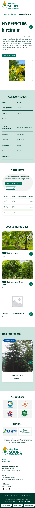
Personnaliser (29, 505)
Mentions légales (25, 495)
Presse (4, 459)
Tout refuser (17, 505)
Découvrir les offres (9, 55)
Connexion (9, 188)
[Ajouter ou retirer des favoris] (31, 27)
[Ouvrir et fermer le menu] (31, 5)
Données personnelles (11, 495)
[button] (30, 362)
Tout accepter (6, 505)
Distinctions (6, 461)
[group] (17, 361)
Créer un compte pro (12, 183)
